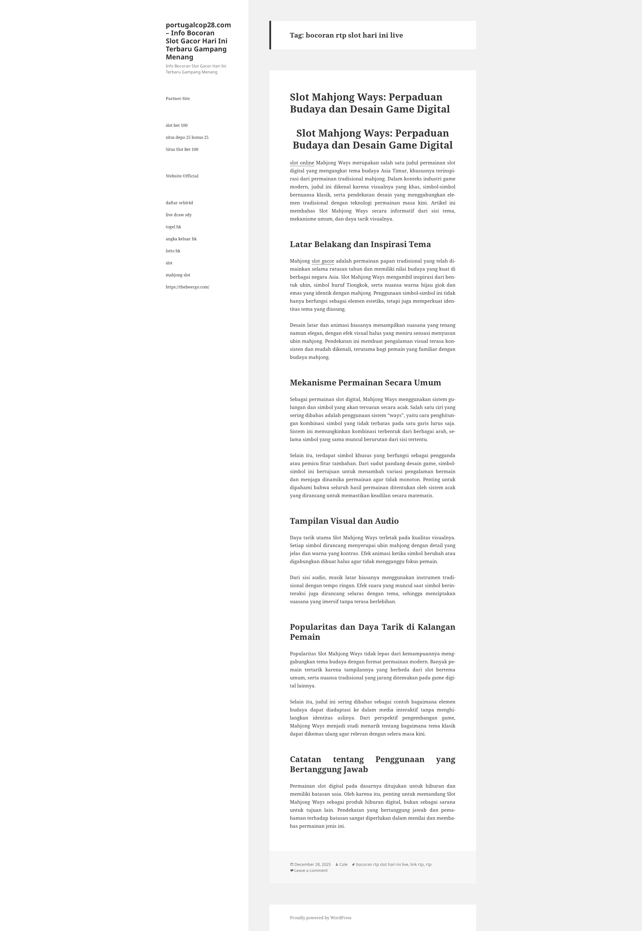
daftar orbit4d (179, 202)
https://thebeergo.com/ (187, 287)
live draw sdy (179, 215)
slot (169, 263)
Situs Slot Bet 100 (182, 149)
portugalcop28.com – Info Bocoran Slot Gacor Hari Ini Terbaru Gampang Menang (198, 40)
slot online (302, 162)
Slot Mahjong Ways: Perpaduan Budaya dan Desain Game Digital (370, 102)
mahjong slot (178, 275)
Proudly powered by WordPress (320, 917)
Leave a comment (311, 870)
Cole (343, 864)
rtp (429, 864)
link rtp (417, 864)
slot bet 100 (177, 125)
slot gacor (323, 261)
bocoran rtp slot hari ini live (382, 864)
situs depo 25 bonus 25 (187, 137)
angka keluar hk (181, 239)
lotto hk (173, 251)
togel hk (173, 227)
